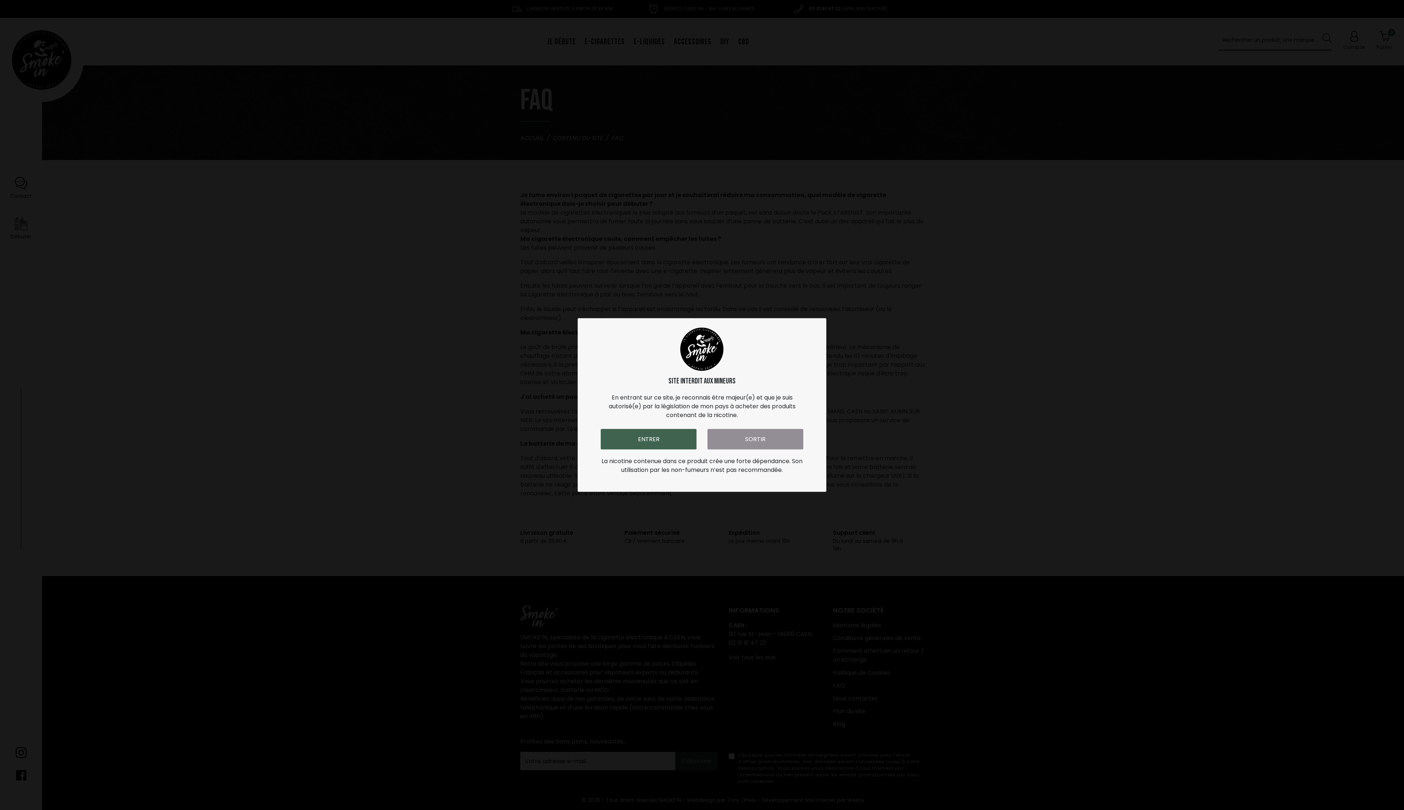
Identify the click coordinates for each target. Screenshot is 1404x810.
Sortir (755, 439)
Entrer (649, 439)
